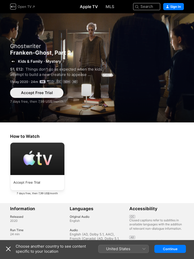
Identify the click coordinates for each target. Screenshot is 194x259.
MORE (107, 75)
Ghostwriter (25, 46)
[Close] (8, 249)
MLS (110, 6)
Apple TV (89, 6)
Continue (170, 249)
